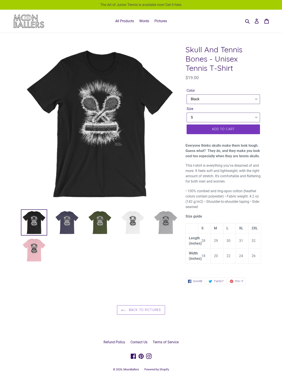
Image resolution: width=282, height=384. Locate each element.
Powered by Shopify (156, 369)
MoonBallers (131, 369)
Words (144, 21)
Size (190, 109)
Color (191, 90)
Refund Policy (114, 342)
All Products (124, 21)
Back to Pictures (144, 310)
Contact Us (138, 342)
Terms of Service (166, 342)
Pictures (160, 21)
